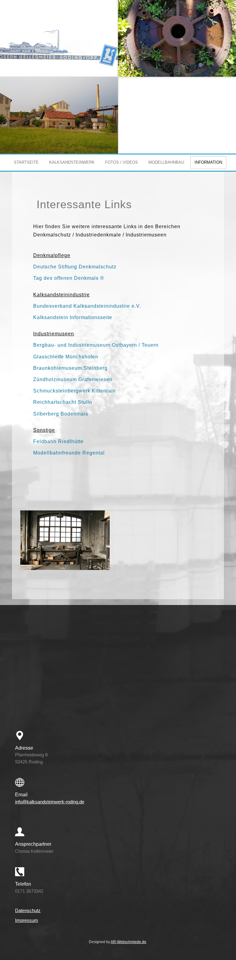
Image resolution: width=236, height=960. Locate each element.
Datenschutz (28, 910)
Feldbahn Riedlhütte (58, 441)
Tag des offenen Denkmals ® (68, 278)
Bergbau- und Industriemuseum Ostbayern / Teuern (96, 345)
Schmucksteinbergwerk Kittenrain (74, 390)
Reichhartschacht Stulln (62, 402)
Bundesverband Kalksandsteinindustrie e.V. (87, 306)
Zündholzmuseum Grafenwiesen (72, 379)
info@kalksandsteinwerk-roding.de (49, 801)
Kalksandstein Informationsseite (72, 317)
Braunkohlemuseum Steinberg (70, 368)
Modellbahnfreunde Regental (69, 452)
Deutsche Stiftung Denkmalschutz (74, 266)
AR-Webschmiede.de (128, 942)
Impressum (26, 920)
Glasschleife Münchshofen (65, 356)
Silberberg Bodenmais (60, 413)
